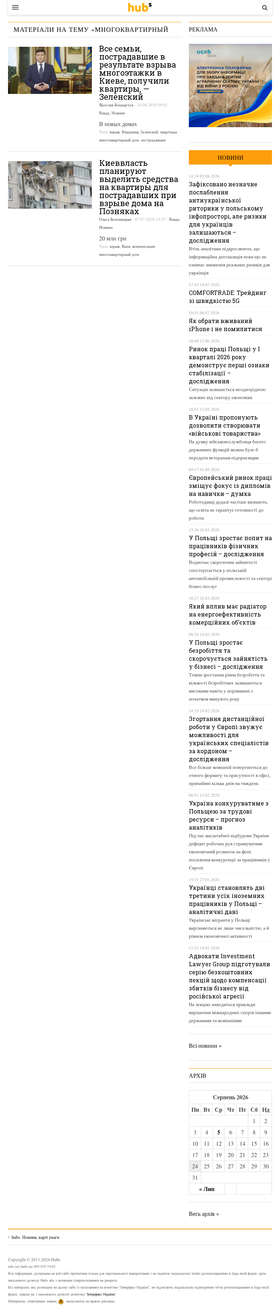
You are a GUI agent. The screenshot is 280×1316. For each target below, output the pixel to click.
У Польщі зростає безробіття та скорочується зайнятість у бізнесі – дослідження (228, 654)
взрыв (115, 131)
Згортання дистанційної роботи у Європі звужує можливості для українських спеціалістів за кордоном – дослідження (229, 739)
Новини (118, 112)
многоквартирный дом (119, 140)
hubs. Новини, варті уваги (140, 7)
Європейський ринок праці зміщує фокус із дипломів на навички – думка (230, 485)
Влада (104, 112)
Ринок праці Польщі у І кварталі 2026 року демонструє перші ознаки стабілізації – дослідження (229, 365)
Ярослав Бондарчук (116, 104)
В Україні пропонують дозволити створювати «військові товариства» (224, 425)
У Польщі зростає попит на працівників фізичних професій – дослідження (230, 546)
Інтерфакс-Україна (100, 1294)
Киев (126, 246)
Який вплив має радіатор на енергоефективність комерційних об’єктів (228, 614)
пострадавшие (153, 140)
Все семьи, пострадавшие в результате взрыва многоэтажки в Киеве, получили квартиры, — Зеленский (137, 72)
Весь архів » (204, 1213)
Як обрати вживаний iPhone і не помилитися (225, 325)
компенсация (143, 246)
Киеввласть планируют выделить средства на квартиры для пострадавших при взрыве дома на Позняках (138, 187)
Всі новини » (205, 1045)
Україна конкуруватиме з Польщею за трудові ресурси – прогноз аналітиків (229, 815)
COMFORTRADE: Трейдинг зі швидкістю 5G (228, 296)
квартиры (168, 131)
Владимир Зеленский (140, 131)
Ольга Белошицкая (115, 219)
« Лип (206, 1188)
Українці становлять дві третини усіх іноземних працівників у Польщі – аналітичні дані (227, 899)
